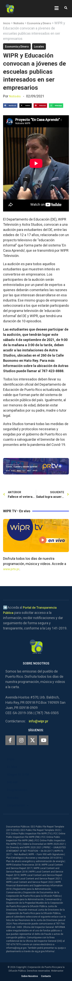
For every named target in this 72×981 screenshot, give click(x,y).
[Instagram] (21, 740)
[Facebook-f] (10, 740)
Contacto (46, 976)
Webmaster (57, 970)
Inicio (6, 23)
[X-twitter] (32, 740)
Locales (39, 46)
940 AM (12, 782)
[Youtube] (43, 740)
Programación (17, 790)
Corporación (16, 805)
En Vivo (12, 767)
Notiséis (18, 23)
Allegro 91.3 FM (18, 774)
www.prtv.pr (11, 569)
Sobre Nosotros (29, 976)
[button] (66, 8)
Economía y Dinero (39, 23)
